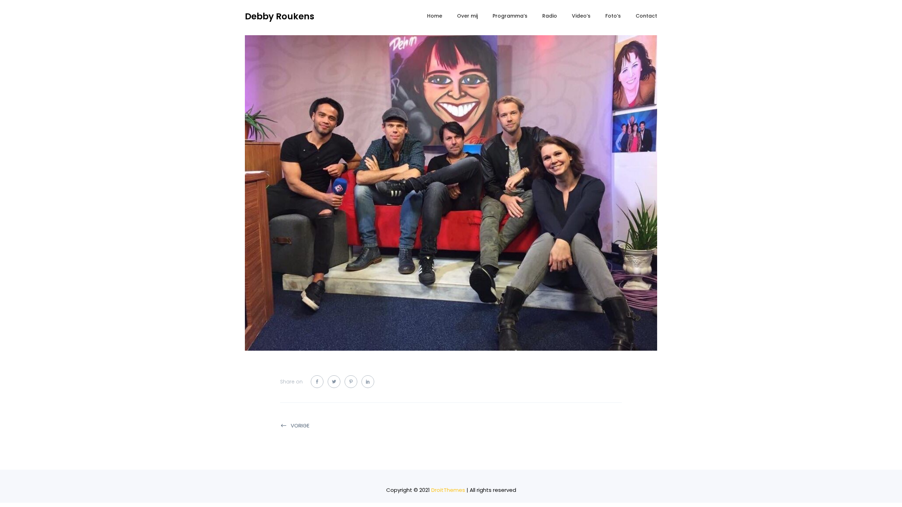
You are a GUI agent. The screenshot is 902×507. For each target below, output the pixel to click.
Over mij (467, 15)
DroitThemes (448, 490)
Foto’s (613, 15)
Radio (549, 15)
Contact (646, 15)
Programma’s (510, 15)
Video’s (581, 15)
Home (434, 15)
